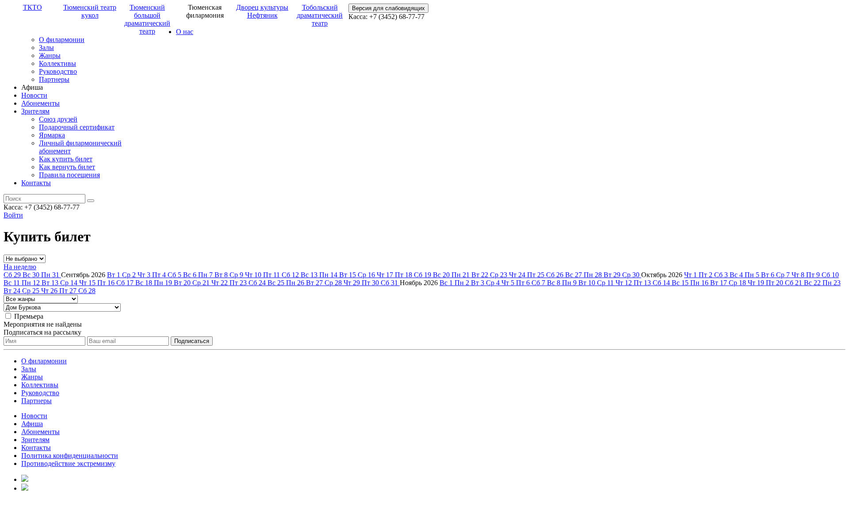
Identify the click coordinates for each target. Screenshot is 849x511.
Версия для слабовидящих (388, 8)
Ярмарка (52, 135)
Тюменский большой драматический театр (147, 19)
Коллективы (57, 63)
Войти (13, 215)
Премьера (28, 316)
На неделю (20, 267)
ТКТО (32, 7)
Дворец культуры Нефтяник (262, 11)
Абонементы (40, 103)
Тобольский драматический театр (320, 15)
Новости (34, 95)
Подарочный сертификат (77, 127)
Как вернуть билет (67, 167)
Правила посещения (69, 175)
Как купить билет (65, 159)
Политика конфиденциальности (69, 455)
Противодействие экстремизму (68, 463)
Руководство (58, 71)
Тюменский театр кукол (89, 11)
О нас (184, 31)
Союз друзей (58, 119)
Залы (46, 47)
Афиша (32, 423)
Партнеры (54, 79)
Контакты (36, 183)
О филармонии (61, 39)
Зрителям (35, 111)
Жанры (50, 55)
